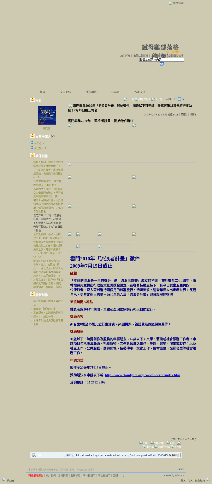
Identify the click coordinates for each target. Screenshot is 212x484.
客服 (115, 475)
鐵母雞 (47, 128)
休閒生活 (177, 439)
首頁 (42, 91)
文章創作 (65, 91)
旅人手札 (190, 439)
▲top (181, 468)
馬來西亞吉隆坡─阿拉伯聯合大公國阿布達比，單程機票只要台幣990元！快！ (48, 193)
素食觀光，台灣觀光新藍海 (48, 312)
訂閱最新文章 (176, 55)
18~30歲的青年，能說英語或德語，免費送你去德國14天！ (48, 174)
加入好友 (125, 55)
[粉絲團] (4, 479)
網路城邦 (178, 3)
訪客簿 (115, 91)
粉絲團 (10, 480)
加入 (190, 480)
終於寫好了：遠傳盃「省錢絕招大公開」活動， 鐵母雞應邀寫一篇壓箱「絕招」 (48, 283)
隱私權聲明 (104, 475)
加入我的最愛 (158, 55)
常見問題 (63, 475)
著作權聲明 (89, 475)
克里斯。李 (40, 148)
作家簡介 (139, 91)
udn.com (179, 475)
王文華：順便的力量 (44, 308)
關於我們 (51, 475)
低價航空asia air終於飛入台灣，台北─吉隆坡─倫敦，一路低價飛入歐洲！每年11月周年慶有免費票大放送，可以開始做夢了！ (48, 268)
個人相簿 (91, 91)
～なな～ (39, 143)
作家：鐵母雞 (172, 51)
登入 (183, 480)
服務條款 (76, 475)
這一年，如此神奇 (43, 316)
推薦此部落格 (140, 55)
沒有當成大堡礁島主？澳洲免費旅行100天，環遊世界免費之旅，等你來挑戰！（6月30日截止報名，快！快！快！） (48, 249)
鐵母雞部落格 (160, 47)
